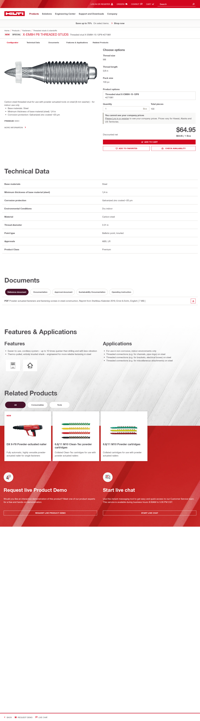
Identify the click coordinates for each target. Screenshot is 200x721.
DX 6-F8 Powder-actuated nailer (27, 444)
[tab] (12, 43)
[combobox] (177, 4)
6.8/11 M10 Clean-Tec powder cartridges (73, 446)
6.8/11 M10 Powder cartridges (121, 444)
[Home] (14, 13)
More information (13, 127)
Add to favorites (128, 148)
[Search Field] (193, 4)
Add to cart (151, 142)
